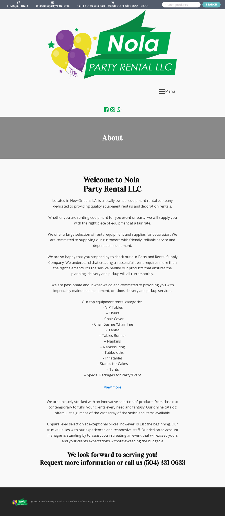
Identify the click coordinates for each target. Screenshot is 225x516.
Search (211, 4)
